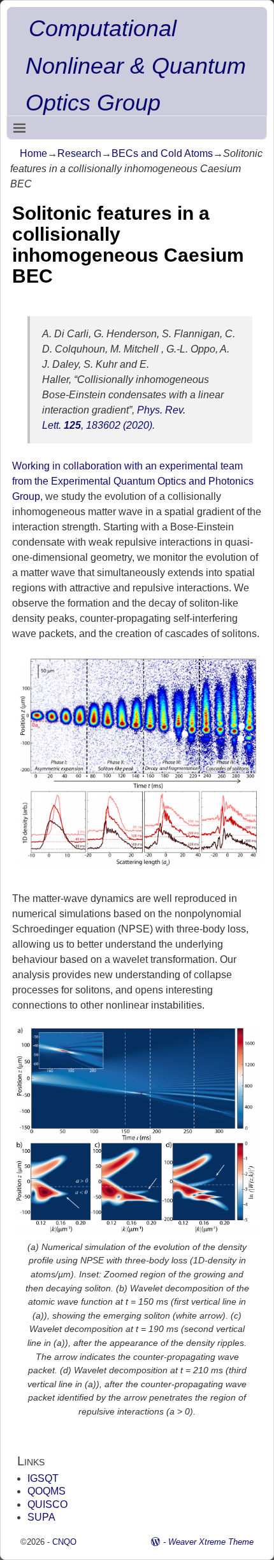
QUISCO (47, 1504)
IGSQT (43, 1478)
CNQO (64, 1542)
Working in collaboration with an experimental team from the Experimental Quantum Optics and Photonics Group (133, 481)
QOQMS (46, 1491)
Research (79, 153)
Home (33, 153)
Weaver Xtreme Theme (211, 1542)
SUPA (41, 1517)
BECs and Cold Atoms (162, 153)
